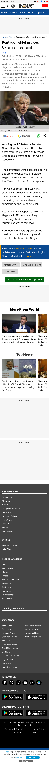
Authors (5, 527)
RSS (34, 732)
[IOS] (35, 1)
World (31, 12)
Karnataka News (9, 667)
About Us (6, 501)
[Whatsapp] (38, 136)
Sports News (7, 583)
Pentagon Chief (10, 265)
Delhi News (7, 629)
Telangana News (31, 633)
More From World (24, 309)
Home (4, 12)
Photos (5, 572)
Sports (40, 12)
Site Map (9, 729)
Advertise (6, 505)
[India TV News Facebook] (41, 1)
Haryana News (8, 633)
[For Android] (13, 713)
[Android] (38, 1)
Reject (25, 761)
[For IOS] (36, 713)
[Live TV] (45, 6)
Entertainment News (11, 579)
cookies (18, 757)
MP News (6, 640)
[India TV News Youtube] (47, 1)
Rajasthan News (31, 629)
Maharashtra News (32, 625)
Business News (8, 595)
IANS (4, 53)
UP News (6, 652)
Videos (14, 12)
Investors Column (9, 516)
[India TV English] (26, 6)
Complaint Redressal (11, 508)
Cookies (5, 752)
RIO (27, 732)
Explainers (6, 591)
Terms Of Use (22, 729)
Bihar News (7, 625)
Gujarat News (8, 659)
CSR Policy (17, 732)
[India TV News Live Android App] (13, 697)
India (22, 12)
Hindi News (7, 520)
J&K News (6, 663)
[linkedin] (32, 682)
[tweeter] (11, 682)
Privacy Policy (38, 729)
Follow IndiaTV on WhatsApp (22, 279)
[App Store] (36, 697)
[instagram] (18, 682)
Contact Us (7, 497)
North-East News (9, 644)
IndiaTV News (10, 271)
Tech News (7, 587)
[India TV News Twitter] (44, 1)
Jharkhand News (9, 637)
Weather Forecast (10, 545)
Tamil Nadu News (10, 648)
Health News (7, 598)
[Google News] (9, 136)
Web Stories (7, 531)
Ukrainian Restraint (31, 265)
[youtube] (25, 682)
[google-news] (39, 682)
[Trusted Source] (24, 136)
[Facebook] (4, 682)
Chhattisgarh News (10, 656)
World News (7, 568)
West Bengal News (32, 637)
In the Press (7, 512)
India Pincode (8, 549)
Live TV (5, 524)
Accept (33, 757)
